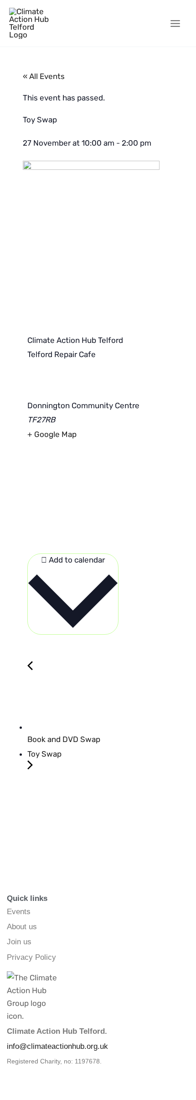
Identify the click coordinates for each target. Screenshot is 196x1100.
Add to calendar (76, 559)
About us (22, 926)
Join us (19, 941)
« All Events (44, 76)
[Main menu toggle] (175, 23)
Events (19, 911)
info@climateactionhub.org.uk (57, 1046)
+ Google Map (52, 434)
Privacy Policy (31, 957)
